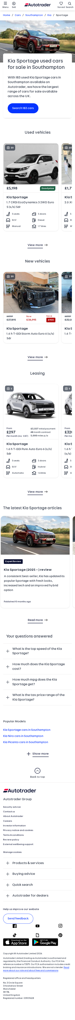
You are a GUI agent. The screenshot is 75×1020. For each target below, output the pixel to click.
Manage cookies (12, 852)
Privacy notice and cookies (18, 830)
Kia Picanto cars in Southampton (25, 742)
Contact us (9, 812)
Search (69, 7)
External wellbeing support (18, 844)
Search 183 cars (23, 108)
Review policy (11, 840)
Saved (61, 7)
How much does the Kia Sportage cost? (38, 666)
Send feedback (18, 918)
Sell (14, 7)
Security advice (12, 807)
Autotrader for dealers (30, 896)
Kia (49, 15)
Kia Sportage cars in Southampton (26, 730)
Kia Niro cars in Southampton (23, 736)
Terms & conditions (13, 835)
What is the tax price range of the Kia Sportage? (38, 697)
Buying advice (23, 874)
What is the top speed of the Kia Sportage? (37, 651)
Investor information (14, 826)
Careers (7, 821)
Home (6, 15)
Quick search (22, 885)
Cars (18, 15)
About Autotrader (13, 816)
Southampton (34, 15)
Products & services (28, 863)
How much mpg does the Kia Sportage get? (34, 682)
